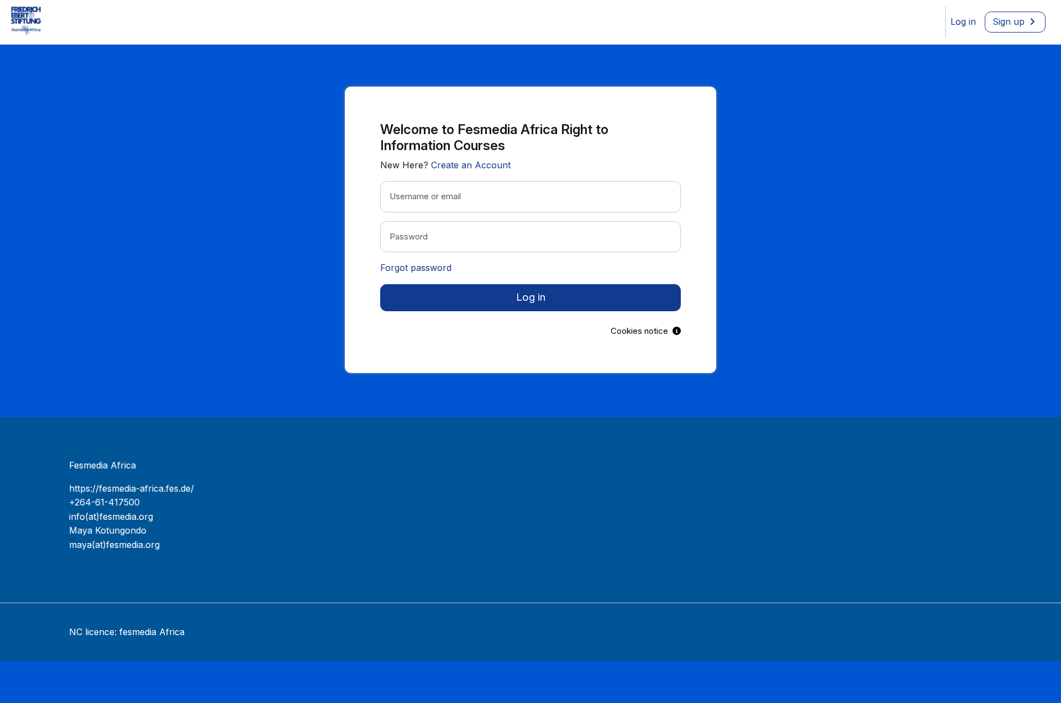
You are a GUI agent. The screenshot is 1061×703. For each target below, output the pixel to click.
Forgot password (415, 267)
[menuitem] (963, 22)
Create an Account (471, 165)
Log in (530, 297)
